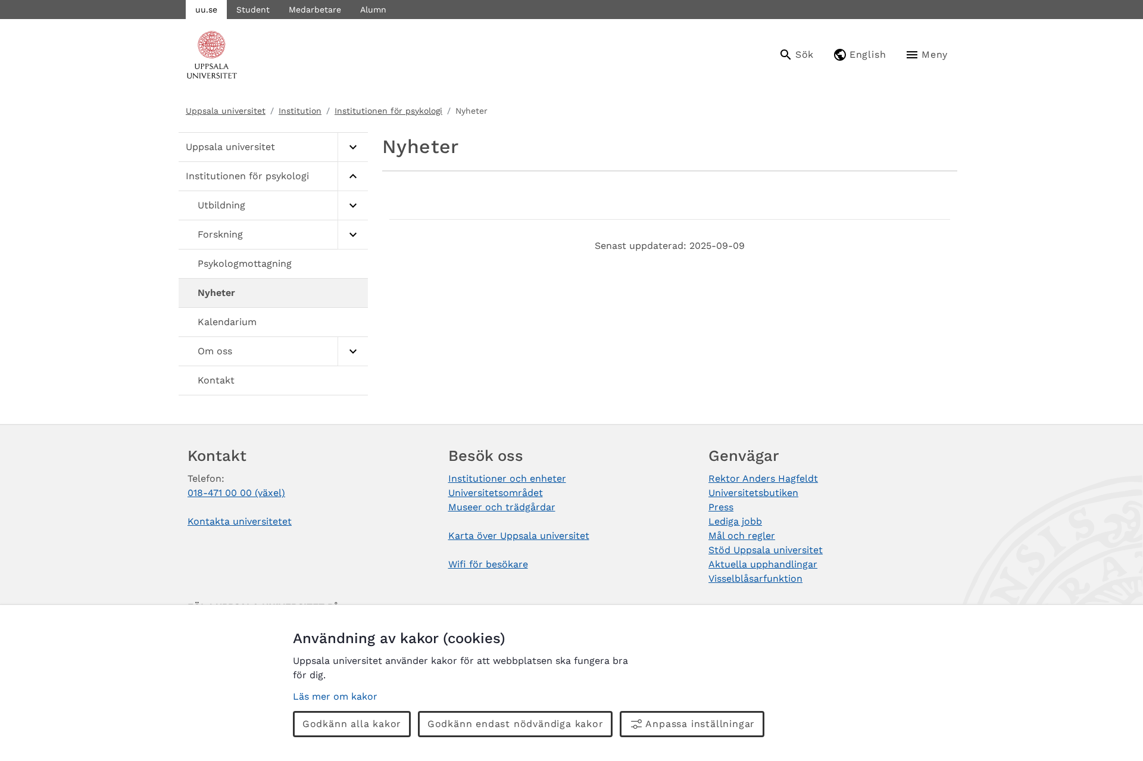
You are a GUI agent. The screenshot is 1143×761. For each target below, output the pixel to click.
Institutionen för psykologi (388, 111)
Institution (300, 111)
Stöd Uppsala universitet (765, 550)
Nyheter (216, 292)
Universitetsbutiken (753, 492)
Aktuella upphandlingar (762, 564)
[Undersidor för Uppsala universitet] (353, 147)
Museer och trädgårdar (501, 507)
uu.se (206, 9)
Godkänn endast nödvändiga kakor (515, 723)
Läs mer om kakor (335, 696)
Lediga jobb (735, 521)
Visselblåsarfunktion (755, 578)
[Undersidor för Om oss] (353, 351)
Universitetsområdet (495, 492)
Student (253, 9)
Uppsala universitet (226, 111)
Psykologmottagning (245, 263)
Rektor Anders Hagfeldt (763, 478)
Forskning (220, 234)
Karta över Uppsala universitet (518, 535)
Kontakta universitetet (240, 521)
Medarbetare (315, 9)
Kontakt (216, 380)
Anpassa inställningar (700, 723)
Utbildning (221, 205)
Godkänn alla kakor (351, 723)
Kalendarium (227, 322)
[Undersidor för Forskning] (353, 234)
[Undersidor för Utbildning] (353, 205)
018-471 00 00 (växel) (236, 492)
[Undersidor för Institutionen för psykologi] (353, 176)
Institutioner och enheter (507, 478)
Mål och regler (741, 535)
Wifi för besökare (488, 564)
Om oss (215, 351)
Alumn (373, 9)
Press (720, 507)
